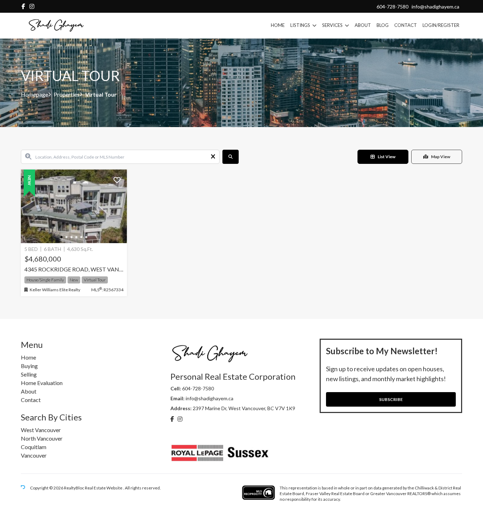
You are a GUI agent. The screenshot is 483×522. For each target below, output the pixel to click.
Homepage (34, 94)
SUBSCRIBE (391, 399)
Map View (440, 156)
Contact (405, 25)
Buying (29, 365)
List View (386, 156)
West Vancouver (41, 429)
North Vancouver (42, 438)
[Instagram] (32, 6)
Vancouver (34, 455)
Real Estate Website (104, 488)
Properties (67, 94)
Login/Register (441, 25)
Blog (383, 25)
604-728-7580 (392, 7)
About (363, 25)
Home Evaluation (42, 382)
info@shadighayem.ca (435, 7)
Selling (29, 374)
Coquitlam (33, 446)
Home (278, 25)
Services (332, 25)
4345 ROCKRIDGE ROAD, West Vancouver (73, 269)
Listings (300, 25)
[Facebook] (23, 6)
